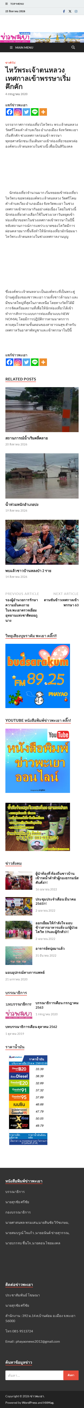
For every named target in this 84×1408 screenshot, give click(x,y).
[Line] (35, 112)
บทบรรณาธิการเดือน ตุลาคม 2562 (31, 1027)
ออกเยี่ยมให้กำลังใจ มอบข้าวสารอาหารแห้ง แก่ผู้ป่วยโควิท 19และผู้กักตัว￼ (56, 927)
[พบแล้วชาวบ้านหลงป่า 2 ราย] (42, 543)
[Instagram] (76, 11)
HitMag (48, 1402)
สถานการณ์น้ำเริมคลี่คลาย (26, 438)
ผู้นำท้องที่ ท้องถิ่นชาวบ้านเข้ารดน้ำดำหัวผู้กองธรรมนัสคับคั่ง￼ (57, 877)
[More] (43, 112)
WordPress (29, 1402)
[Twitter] (70, 11)
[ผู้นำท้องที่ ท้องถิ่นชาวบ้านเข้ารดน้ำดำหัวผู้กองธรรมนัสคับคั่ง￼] (18, 874)
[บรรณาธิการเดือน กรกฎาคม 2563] (18, 1003)
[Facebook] (64, 11)
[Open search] (73, 47)
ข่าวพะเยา (37, 1396)
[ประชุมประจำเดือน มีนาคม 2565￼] (18, 899)
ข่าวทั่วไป (10, 62)
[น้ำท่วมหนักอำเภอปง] (42, 477)
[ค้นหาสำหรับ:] (42, 1375)
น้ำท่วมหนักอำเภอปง (21, 504)
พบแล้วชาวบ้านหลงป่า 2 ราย (28, 570)
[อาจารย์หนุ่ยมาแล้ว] (18, 949)
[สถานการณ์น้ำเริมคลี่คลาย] (42, 411)
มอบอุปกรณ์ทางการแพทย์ (25, 972)
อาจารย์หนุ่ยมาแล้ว (50, 948)
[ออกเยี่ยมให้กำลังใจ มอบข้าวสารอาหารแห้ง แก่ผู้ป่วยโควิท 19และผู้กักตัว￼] (18, 923)
